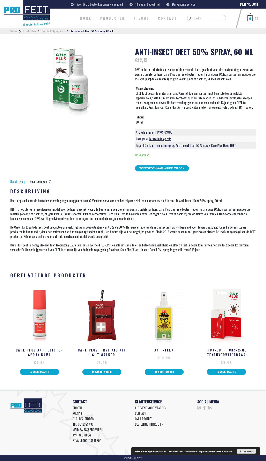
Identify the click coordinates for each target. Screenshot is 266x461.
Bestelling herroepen (149, 424)
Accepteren (246, 451)
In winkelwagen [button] (39, 372)
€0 (256, 18)
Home (86, 18)
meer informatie (224, 451)
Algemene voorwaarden (150, 408)
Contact (167, 18)
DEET (233, 145)
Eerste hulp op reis (53, 31)
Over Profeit (143, 418)
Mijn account (249, 4)
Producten (112, 18)
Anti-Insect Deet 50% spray (193, 145)
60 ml (146, 145)
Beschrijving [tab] (17, 181)
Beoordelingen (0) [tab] (40, 181)
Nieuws (142, 18)
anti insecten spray (162, 145)
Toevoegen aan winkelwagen (161, 168)
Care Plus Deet (220, 145)
